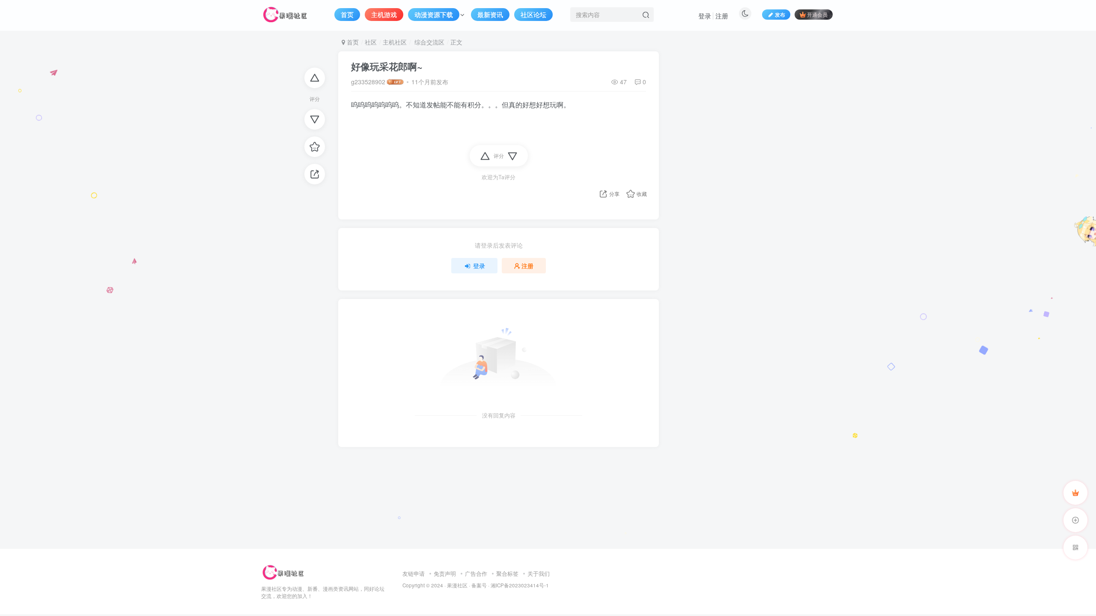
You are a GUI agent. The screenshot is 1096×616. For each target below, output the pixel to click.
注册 (721, 15)
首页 (352, 42)
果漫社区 (457, 585)
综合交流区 (428, 42)
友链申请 (413, 573)
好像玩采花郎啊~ (387, 66)
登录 (704, 15)
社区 (371, 42)
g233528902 (368, 81)
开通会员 (817, 14)
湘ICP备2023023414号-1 (520, 585)
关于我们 (538, 573)
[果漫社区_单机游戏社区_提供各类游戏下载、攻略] (283, 571)
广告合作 (476, 573)
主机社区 (395, 42)
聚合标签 (507, 573)
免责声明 (445, 573)
